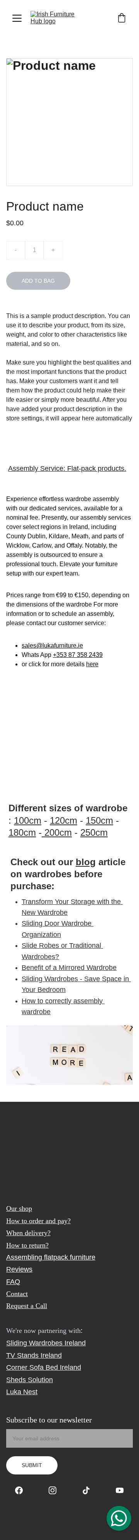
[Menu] (17, 18)
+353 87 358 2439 (78, 655)
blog (86, 862)
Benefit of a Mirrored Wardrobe (69, 967)
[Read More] (69, 1055)
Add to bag (38, 281)
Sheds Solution (29, 1380)
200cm (57, 832)
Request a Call (26, 1306)
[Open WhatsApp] (119, 1518)
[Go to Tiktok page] (90, 1490)
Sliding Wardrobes (34, 1343)
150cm (99, 820)
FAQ (13, 1282)
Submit (32, 1465)
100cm (27, 820)
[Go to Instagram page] (56, 1490)
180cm (22, 832)
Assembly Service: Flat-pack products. (67, 468)
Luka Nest (21, 1392)
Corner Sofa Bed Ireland (43, 1367)
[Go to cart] (122, 18)
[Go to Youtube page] (120, 1490)
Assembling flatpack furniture (50, 1257)
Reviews (19, 1269)
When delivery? (28, 1233)
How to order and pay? (38, 1221)
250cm (94, 832)
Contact (17, 1294)
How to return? (27, 1245)
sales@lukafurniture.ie (52, 645)
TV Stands (22, 1355)
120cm (63, 820)
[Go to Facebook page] (23, 1490)
